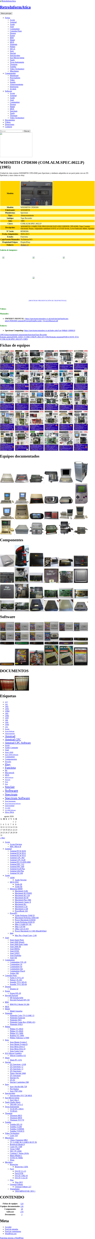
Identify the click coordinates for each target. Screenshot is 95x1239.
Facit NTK (19, 1173)
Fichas (7, 18)
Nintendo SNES (16, 1024)
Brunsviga (14, 1164)
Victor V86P (15, 1149)
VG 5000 (7, 808)
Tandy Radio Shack (12, 1102)
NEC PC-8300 (16, 1151)
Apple (12, 24)
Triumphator (15, 1189)
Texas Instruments (17, 62)
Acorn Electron (16, 844)
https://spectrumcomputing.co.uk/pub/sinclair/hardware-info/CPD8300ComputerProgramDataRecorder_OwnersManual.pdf (37, 320)
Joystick (13, 89)
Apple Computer (11, 748)
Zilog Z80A (9, 812)
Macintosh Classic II (23, 902)
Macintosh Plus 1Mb (23, 900)
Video (12, 80)
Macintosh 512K (21, 891)
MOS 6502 (14, 882)
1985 (2, 335)
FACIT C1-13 (20, 1171)
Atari (12, 27)
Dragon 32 (14, 989)
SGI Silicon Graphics (13, 1053)
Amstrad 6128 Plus (17, 869)
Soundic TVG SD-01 (18, 982)
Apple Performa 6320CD (25, 922)
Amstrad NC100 (16, 873)
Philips (12, 47)
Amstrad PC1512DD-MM (20, 862)
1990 (7, 725)
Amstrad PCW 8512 (18, 853)
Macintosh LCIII (21, 909)
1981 (6, 704)
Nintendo (13, 44)
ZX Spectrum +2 (16, 1067)
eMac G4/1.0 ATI (22, 929)
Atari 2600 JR (15, 947)
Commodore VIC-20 (18, 962)
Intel (11, 933)
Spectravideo (15, 55)
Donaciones (9, 124)
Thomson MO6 (16, 1118)
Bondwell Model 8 (17, 1144)
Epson (12, 35)
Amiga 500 (14, 973)
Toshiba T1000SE (17, 1129)
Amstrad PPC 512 (17, 864)
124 (21, 1204)
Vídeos (8, 122)
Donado (8, 762)
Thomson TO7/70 (17, 1120)
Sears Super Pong (17, 940)
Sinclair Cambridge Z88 (19, 1082)
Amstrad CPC (13, 739)
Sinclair (13, 53)
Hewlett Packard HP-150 (20, 1000)
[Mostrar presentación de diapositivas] (47, 301)
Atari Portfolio (15, 955)
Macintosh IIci (20, 904)
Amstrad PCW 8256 (18, 851)
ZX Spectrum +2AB (18, 1064)
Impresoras (14, 87)
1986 (7, 716)
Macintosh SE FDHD (23, 893)
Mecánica (8, 1162)
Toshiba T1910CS (17, 1131)
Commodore (15, 29)
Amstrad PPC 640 (17, 866)
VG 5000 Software (10, 810)
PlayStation (14, 1089)
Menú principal (6, 13)
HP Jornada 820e (16, 998)
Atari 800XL (15, 949)
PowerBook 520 (21, 911)
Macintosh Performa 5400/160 (27, 918)
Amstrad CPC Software (18, 742)
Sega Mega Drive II (17, 1049)
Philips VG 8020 (16, 1031)
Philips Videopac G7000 (19, 1038)
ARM (12, 878)
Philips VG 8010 (16, 1029)
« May (2, 838)
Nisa (11, 1180)
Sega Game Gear (16, 1051)
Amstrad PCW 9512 (18, 855)
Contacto (8, 127)
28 (22, 1209)
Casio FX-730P (16, 1147)
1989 (6, 722)
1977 (6, 702)
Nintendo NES (16, 1020)
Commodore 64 (16, 967)
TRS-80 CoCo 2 (16, 1104)
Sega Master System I (18, 1042)
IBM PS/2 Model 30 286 (19, 1004)
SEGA (12, 49)
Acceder (8, 1227)
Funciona (10, 767)
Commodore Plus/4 (17, 971)
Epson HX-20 (15, 993)
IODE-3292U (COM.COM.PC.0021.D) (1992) (25, 337)
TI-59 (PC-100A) (17, 1109)
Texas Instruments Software (13, 803)
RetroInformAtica (15, 7)
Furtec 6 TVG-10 (17, 978)
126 (21, 1206)
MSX (12, 42)
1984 (7, 711)
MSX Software (9, 777)
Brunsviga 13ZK (21, 1167)
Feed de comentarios (13, 1231)
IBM (12, 38)
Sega (6, 784)
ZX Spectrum (15, 1075)
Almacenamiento (16, 84)
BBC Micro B (15, 846)
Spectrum (13, 111)
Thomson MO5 (16, 1115)
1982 (6, 707)
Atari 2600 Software (11, 755)
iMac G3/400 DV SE (23, 924)
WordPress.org (10, 1234)
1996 (6, 727)
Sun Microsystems (17, 58)
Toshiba (13, 67)
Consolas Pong (16, 31)
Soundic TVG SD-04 (18, 984)
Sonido (12, 82)
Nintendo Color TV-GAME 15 (22, 1015)
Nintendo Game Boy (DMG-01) (22, 1022)
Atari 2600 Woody (17, 942)
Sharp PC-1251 (16, 1060)
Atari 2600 (9, 752)
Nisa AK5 (19, 1182)
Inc (6, 770)
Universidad (9, 806)
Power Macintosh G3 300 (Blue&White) (31, 931)
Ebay (8, 764)
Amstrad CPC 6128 (17, 860)
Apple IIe (18, 886)
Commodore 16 (16, 964)
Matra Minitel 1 (16, 1156)
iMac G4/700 (20, 927)
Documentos (10, 120)
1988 (6, 720)
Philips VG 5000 (16, 1033)
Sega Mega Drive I (17, 1047)
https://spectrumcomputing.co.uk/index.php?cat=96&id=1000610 (49, 330)
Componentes (10, 73)
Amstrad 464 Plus (17, 871)
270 (21, 1212)
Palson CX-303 (16, 980)
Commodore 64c (16, 969)
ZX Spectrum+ (16, 1071)
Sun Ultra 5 (14, 1100)
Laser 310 (14, 1136)
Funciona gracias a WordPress (12, 1238)
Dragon (13, 33)
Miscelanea (14, 71)
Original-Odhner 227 (23, 1187)
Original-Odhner (16, 1184)
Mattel (12, 40)
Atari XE (13, 958)
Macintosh (9, 772)
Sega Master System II (18, 1044)
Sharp (7, 1058)
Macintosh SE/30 (21, 898)
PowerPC (13, 913)
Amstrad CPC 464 (17, 858)
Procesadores (15, 78)
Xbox (12, 1160)
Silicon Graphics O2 (18, 1055)
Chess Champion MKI (19, 1140)
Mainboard (14, 75)
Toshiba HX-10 (16, 1124)
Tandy (12, 60)
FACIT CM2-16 (21, 1176)
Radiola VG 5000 (17, 1035)
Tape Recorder (41, 335)
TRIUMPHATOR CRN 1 (25, 1191)
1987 (7, 718)
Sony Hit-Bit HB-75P (18, 1087)
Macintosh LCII (21, 907)
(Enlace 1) (25, 245)
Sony (12, 51)
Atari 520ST (15, 953)
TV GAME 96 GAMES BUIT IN (23, 1142)
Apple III (18, 884)
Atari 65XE (14, 951)
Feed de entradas (11, 1229)
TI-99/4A (13, 1111)
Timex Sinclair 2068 (18, 1073)
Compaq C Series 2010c (19, 1153)
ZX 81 (12, 1080)
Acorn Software (9, 731)
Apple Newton (20, 880)
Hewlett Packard (11, 995)
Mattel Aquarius (16, 1011)
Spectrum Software (17, 798)
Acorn (12, 20)
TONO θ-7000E (16, 1158)
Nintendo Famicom (17, 1018)
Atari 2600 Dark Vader (19, 944)
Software (8, 91)
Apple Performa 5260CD (25, 915)
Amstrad (13, 22)
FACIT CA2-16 (21, 1178)
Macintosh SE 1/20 (22, 895)
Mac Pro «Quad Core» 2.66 (26, 935)
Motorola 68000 (16, 889)
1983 (7, 709)
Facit (12, 1169)
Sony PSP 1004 (16, 1091)
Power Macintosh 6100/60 (25, 920)
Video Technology (17, 69)
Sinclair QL (14, 1078)
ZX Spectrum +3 (16, 1069)
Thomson (13, 64)
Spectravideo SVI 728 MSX (21, 1095)
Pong (6, 782)
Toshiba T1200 (16, 1127)
